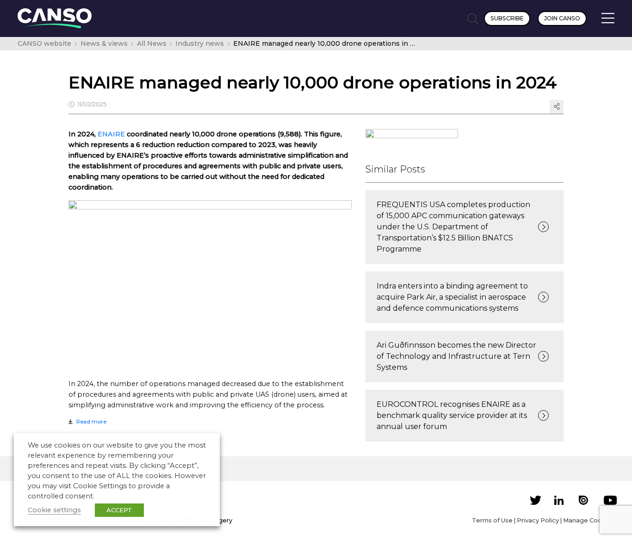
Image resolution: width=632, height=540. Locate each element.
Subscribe (507, 18)
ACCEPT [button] (119, 510)
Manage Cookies (588, 520)
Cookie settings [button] (54, 510)
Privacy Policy (538, 520)
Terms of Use (492, 520)
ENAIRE (111, 134)
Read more (91, 421)
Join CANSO (562, 18)
